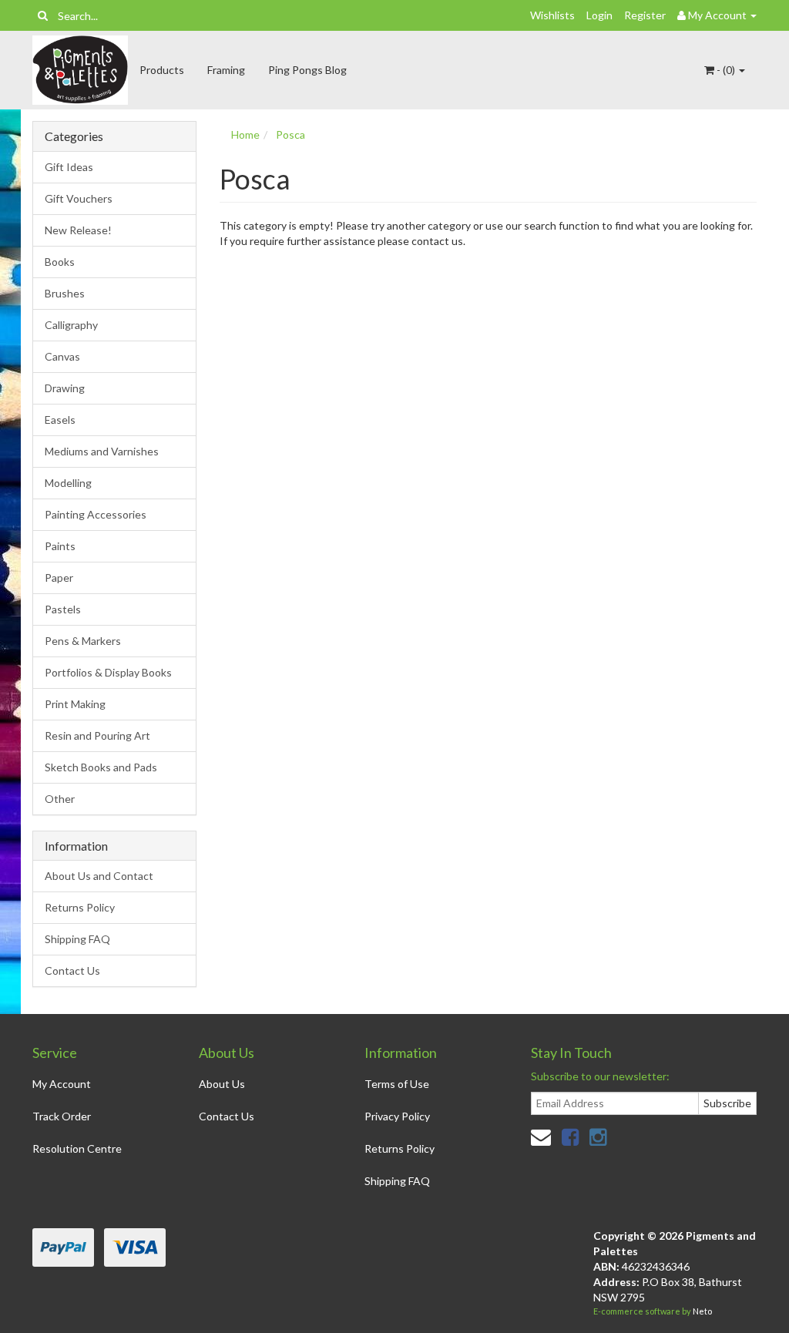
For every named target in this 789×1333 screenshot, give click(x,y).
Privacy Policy (397, 1116)
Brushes (65, 293)
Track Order (61, 1116)
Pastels (63, 609)
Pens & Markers (83, 640)
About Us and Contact (99, 875)
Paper (59, 577)
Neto (702, 1311)
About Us (222, 1083)
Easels (60, 419)
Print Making (75, 703)
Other (60, 798)
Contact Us (72, 970)
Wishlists (552, 15)
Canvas (62, 356)
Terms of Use (396, 1083)
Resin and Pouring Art (97, 735)
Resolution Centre (77, 1148)
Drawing (65, 388)
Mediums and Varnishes (102, 451)
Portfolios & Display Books (108, 672)
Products (161, 69)
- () (725, 69)
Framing (226, 69)
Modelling (68, 482)
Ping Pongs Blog (307, 69)
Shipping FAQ (77, 938)
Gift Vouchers (78, 198)
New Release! (78, 230)
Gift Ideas (69, 166)
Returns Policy (80, 907)
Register (645, 15)
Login (599, 15)
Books (60, 261)
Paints (60, 545)
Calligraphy (71, 324)
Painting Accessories (95, 514)
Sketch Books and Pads (101, 767)
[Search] (42, 15)
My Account (61, 1083)
